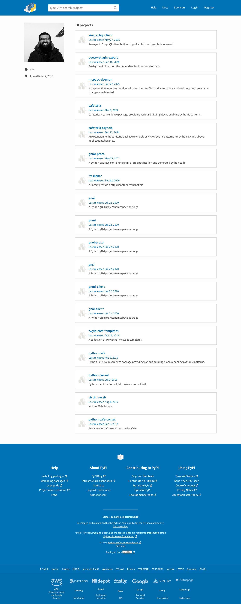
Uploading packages (53, 481)
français (65, 569)
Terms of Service (185, 476)
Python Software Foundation (118, 536)
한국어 (203, 569)
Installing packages (53, 476)
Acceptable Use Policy (185, 495)
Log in (194, 8)
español (55, 569)
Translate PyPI (141, 485)
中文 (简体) (143, 569)
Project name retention (53, 490)
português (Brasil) (91, 569)
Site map (120, 546)
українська (107, 569)
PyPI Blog (97, 476)
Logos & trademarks (98, 490)
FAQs (54, 495)
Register (209, 8)
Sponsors (179, 8)
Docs (165, 8)
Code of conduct (185, 485)
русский (170, 569)
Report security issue (186, 481)
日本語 (76, 569)
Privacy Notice (185, 490)
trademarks (153, 533)
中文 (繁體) (157, 569)
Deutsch (131, 569)
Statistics (98, 485)
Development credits (141, 495)
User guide (53, 485)
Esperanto (191, 569)
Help (153, 8)
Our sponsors (98, 495)
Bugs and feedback (142, 476)
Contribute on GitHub (141, 481)
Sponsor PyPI (142, 490)
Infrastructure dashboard (97, 481)
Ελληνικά (120, 569)
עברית (181, 569)
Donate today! (120, 526)
